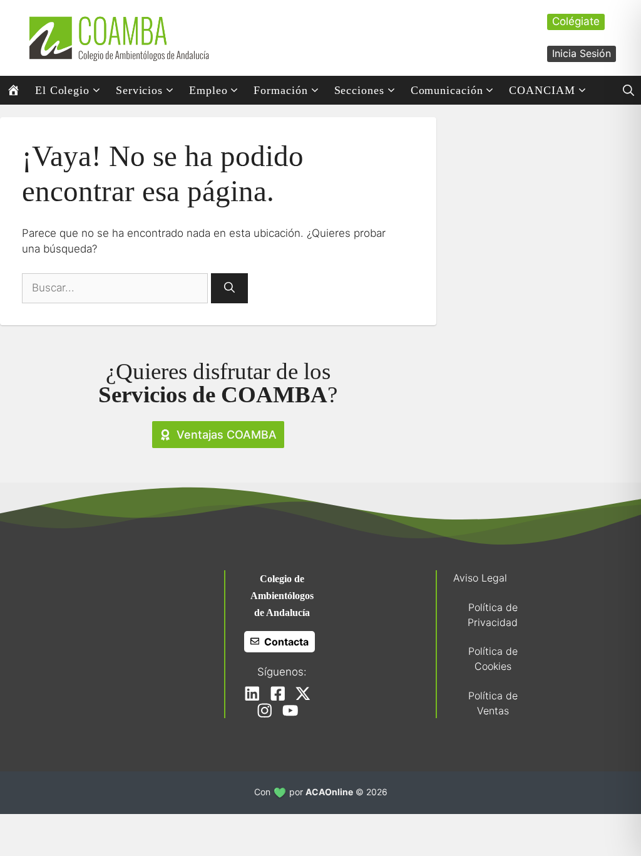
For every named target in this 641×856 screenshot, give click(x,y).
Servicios (139, 90)
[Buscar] (229, 288)
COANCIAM (542, 90)
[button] (628, 90)
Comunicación (447, 90)
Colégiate (576, 21)
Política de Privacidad (493, 615)
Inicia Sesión (581, 53)
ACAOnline (329, 791)
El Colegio (62, 90)
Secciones (359, 90)
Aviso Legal (480, 578)
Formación (280, 90)
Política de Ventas (493, 703)
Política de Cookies (493, 658)
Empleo (208, 90)
